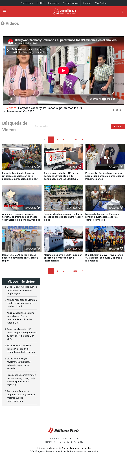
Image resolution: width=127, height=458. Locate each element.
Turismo (87, 3)
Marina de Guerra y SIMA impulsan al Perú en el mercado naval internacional (63, 258)
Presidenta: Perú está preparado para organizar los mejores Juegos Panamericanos (104, 176)
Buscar (118, 126)
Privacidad (86, 448)
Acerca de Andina (59, 448)
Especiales (53, 3)
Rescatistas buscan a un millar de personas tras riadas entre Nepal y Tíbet (63, 217)
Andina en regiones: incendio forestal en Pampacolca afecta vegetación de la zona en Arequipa (21, 217)
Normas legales (71, 3)
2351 (75, 139)
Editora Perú (43, 448)
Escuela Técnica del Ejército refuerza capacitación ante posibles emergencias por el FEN (20, 176)
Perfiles (40, 3)
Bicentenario (27, 3)
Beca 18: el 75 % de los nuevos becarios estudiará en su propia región (20, 258)
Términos (74, 448)
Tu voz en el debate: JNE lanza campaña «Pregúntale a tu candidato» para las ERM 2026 (61, 176)
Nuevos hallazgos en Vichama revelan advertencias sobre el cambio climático (102, 217)
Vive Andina (101, 3)
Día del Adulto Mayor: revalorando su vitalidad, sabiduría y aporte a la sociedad (104, 258)
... (69, 139)
